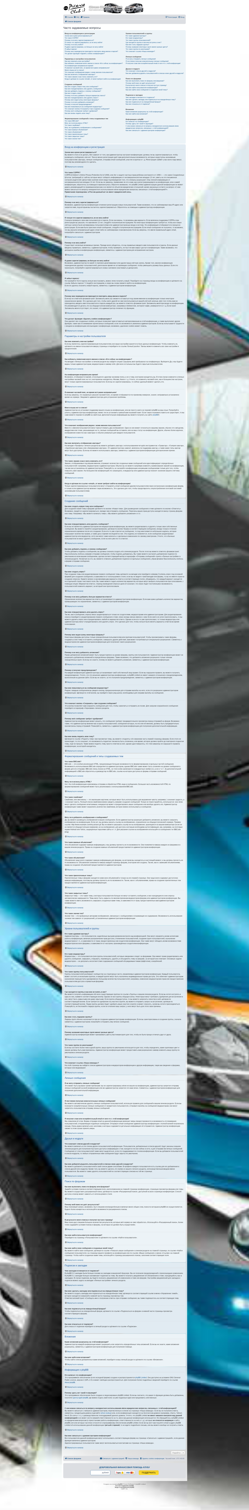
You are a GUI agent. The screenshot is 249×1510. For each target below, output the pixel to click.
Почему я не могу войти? (74, 44)
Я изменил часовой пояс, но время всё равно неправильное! (87, 68)
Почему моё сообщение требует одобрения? (81, 111)
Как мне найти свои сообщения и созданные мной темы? (147, 90)
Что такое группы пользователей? (138, 40)
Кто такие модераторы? (134, 38)
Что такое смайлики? (72, 125)
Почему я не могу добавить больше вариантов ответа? (85, 95)
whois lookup (106, 1413)
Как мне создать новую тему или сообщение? (81, 86)
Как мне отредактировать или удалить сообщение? (83, 89)
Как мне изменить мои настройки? (77, 61)
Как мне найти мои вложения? (137, 114)
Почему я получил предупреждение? (78, 104)
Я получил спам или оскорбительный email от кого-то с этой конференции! (153, 63)
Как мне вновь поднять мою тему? (77, 113)
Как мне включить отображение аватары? (80, 74)
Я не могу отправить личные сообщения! (141, 59)
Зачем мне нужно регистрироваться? (78, 36)
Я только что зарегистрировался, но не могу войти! (83, 42)
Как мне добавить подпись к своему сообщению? (83, 91)
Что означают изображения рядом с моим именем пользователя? (89, 72)
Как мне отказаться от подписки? (138, 104)
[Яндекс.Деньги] (120, 1473)
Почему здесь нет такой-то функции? (139, 123)
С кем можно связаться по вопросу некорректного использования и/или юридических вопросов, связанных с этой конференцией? (152, 127)
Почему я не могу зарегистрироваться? (79, 40)
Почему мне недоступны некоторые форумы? (82, 100)
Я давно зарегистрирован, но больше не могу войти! (84, 47)
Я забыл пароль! (71, 49)
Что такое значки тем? (73, 139)
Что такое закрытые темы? (74, 136)
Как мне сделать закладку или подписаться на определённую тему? (151, 99)
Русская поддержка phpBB (124, 1485)
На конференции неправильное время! (79, 66)
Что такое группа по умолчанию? (138, 49)
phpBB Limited (141, 1378)
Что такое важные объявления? (76, 130)
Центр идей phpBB (80, 1398)
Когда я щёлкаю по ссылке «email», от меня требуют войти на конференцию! (93, 79)
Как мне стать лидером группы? (137, 44)
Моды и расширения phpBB (124, 1487)
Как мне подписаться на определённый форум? (143, 102)
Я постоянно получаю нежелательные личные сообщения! (147, 61)
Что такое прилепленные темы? (76, 134)
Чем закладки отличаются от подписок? (140, 97)
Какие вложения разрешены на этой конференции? (144, 112)
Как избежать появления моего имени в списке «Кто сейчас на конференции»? (94, 63)
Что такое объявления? (73, 132)
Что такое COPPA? (71, 38)
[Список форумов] (76, 7)
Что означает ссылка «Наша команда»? (140, 51)
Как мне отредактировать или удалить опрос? (81, 98)
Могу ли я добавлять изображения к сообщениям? (83, 127)
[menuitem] (76, 17)
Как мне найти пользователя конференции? (142, 87)
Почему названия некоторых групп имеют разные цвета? (147, 47)
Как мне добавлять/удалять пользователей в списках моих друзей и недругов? (155, 73)
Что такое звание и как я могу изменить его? (81, 77)
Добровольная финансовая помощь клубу (124, 1467)
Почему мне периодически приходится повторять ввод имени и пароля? (91, 51)
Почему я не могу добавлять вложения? (79, 102)
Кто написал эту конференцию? (137, 121)
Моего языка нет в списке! (74, 70)
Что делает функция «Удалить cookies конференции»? (85, 53)
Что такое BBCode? (72, 121)
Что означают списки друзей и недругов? (141, 71)
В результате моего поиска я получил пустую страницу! (146, 85)
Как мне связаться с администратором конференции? (145, 130)
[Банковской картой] (130, 1473)
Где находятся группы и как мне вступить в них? (143, 42)
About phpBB (70, 1382)
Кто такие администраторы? (136, 36)
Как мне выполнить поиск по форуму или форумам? (145, 81)
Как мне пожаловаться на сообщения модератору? (83, 106)
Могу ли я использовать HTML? (76, 123)
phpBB (155, 415)
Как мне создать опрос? (73, 93)
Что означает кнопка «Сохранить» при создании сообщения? (87, 109)
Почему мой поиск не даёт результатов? (140, 83)
